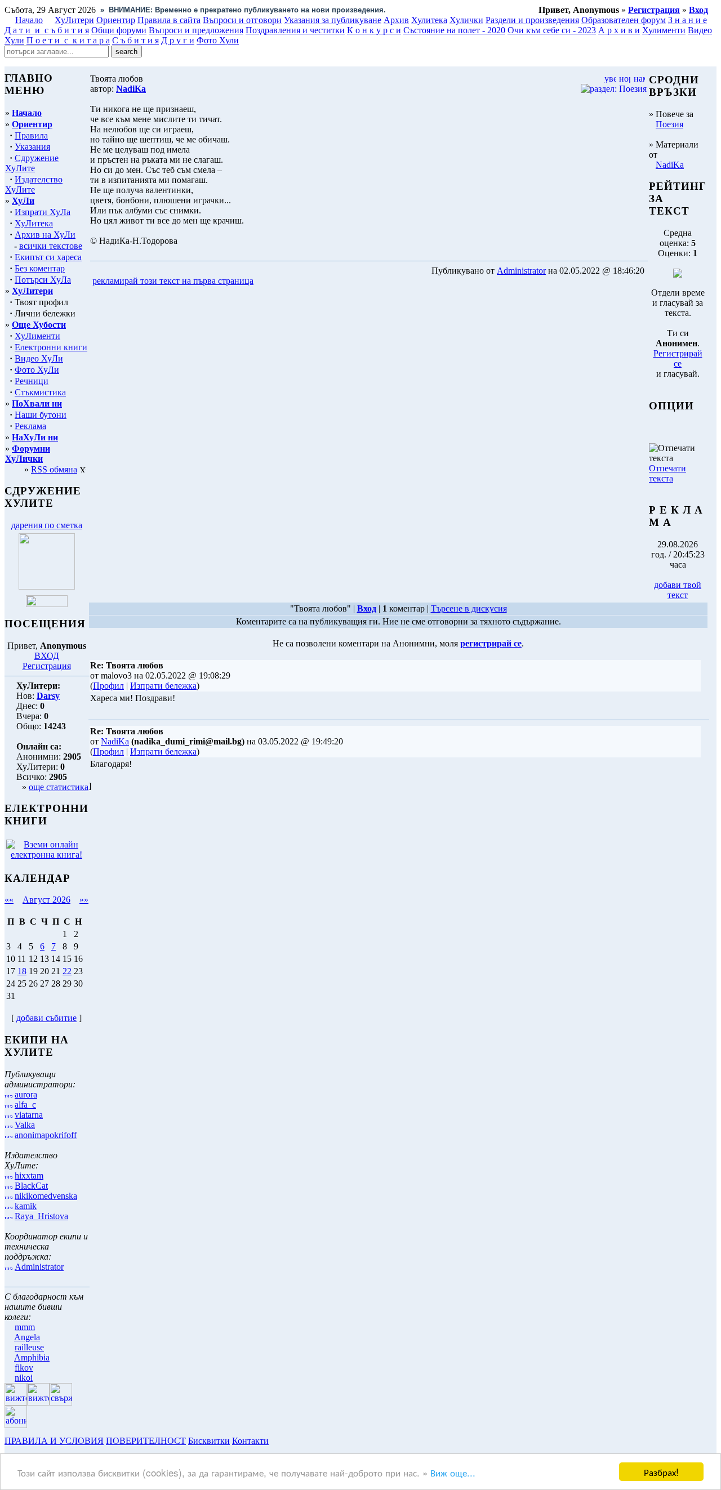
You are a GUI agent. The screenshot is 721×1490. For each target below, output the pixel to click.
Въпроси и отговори (242, 20)
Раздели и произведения (532, 20)
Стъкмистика (40, 392)
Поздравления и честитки (295, 30)
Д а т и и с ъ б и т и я (47, 30)
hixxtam (29, 1175)
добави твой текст (677, 590)
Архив (396, 20)
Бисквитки (209, 1441)
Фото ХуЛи (37, 369)
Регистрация (47, 666)
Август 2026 (46, 899)
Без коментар (40, 268)
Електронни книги (51, 347)
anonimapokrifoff (46, 1135)
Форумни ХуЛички (27, 453)
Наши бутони (40, 415)
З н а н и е (687, 20)
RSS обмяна (54, 469)
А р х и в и (619, 30)
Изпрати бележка (163, 685)
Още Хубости (39, 324)
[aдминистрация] (275, 1441)
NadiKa (670, 164)
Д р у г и (177, 40)
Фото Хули (218, 40)
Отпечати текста (667, 473)
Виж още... (452, 1472)
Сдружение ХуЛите (32, 163)
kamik (26, 1206)
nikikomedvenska (46, 1196)
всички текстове (50, 246)
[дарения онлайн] (47, 604)
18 (21, 971)
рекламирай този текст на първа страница (172, 280)
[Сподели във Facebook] (276, 281)
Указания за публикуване (332, 20)
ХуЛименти (37, 336)
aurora (26, 1094)
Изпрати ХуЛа (42, 212)
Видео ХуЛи (39, 358)
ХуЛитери (74, 20)
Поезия (669, 124)
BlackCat (31, 1185)
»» (83, 899)
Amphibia (32, 1357)
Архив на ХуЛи (45, 234)
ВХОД (46, 656)
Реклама (30, 426)
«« (9, 899)
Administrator (39, 1267)
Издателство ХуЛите (34, 184)
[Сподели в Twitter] (320, 281)
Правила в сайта (169, 20)
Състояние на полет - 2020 (454, 30)
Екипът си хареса (48, 257)
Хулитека (429, 20)
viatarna (29, 1114)
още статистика (58, 787)
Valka (25, 1125)
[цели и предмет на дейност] (47, 586)
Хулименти (664, 30)
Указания (32, 146)
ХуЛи (23, 201)
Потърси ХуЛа (43, 279)
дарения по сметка (46, 525)
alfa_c (25, 1104)
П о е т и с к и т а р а (68, 40)
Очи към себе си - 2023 (552, 30)
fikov (24, 1367)
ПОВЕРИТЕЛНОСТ (146, 1441)
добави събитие (46, 1018)
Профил (108, 685)
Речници (31, 381)
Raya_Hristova (41, 1216)
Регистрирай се (677, 358)
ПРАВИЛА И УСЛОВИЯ (54, 1441)
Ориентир (32, 124)
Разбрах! (661, 1472)
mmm (25, 1327)
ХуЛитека (34, 223)
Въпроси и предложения (196, 30)
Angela (27, 1337)
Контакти (250, 1441)
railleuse (29, 1347)
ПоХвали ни (37, 403)
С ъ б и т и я (135, 40)
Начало (29, 20)
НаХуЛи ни (35, 437)
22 (67, 971)
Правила (31, 135)
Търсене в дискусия (469, 608)
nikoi (24, 1377)
